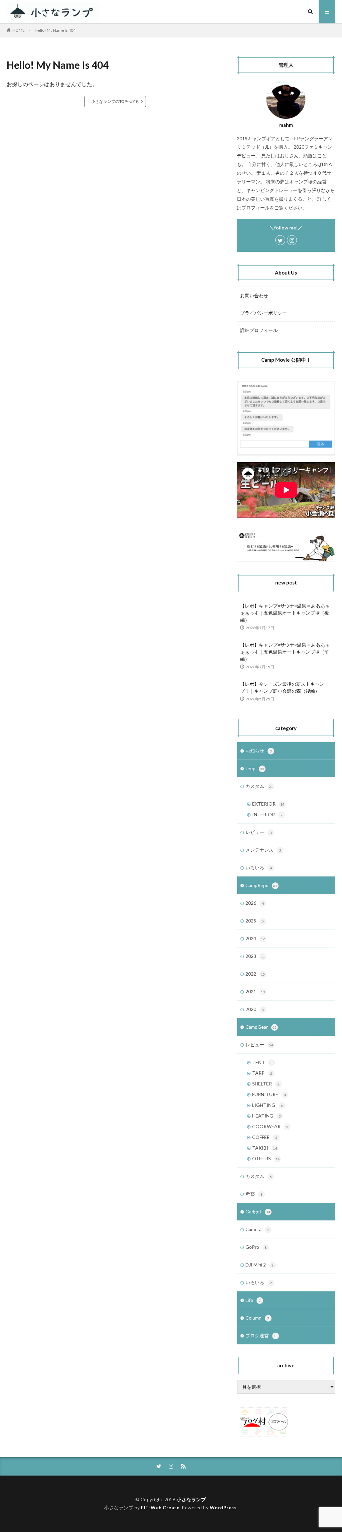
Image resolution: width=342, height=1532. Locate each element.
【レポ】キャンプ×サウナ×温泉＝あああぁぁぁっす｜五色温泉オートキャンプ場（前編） (285, 652)
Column (257, 1318)
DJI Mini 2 (259, 1264)
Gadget (257, 1211)
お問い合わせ (254, 295)
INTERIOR (267, 814)
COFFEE (264, 1137)
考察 (254, 1194)
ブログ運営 (261, 1335)
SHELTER (266, 1083)
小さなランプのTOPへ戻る (115, 101)
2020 (254, 1009)
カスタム (259, 786)
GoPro (256, 1247)
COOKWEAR (270, 1126)
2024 (255, 938)
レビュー (258, 832)
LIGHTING (267, 1105)
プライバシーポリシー (263, 313)
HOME (18, 30)
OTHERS (266, 1158)
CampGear (261, 1027)
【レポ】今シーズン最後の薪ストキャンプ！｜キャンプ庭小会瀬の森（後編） (282, 687)
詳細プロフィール (259, 330)
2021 (255, 991)
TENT (262, 1062)
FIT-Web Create (160, 1507)
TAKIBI (264, 1148)
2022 (255, 974)
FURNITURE (269, 1094)
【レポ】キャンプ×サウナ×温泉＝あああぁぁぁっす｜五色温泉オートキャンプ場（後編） (285, 613)
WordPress (223, 1507)
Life (253, 1300)
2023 (255, 956)
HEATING (266, 1116)
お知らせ (258, 750)
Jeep (254, 768)
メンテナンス (263, 850)
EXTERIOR (268, 804)
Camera (257, 1229)
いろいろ (258, 867)
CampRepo (261, 885)
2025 (254, 920)
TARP (262, 1073)
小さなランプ (191, 1499)
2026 (254, 903)
